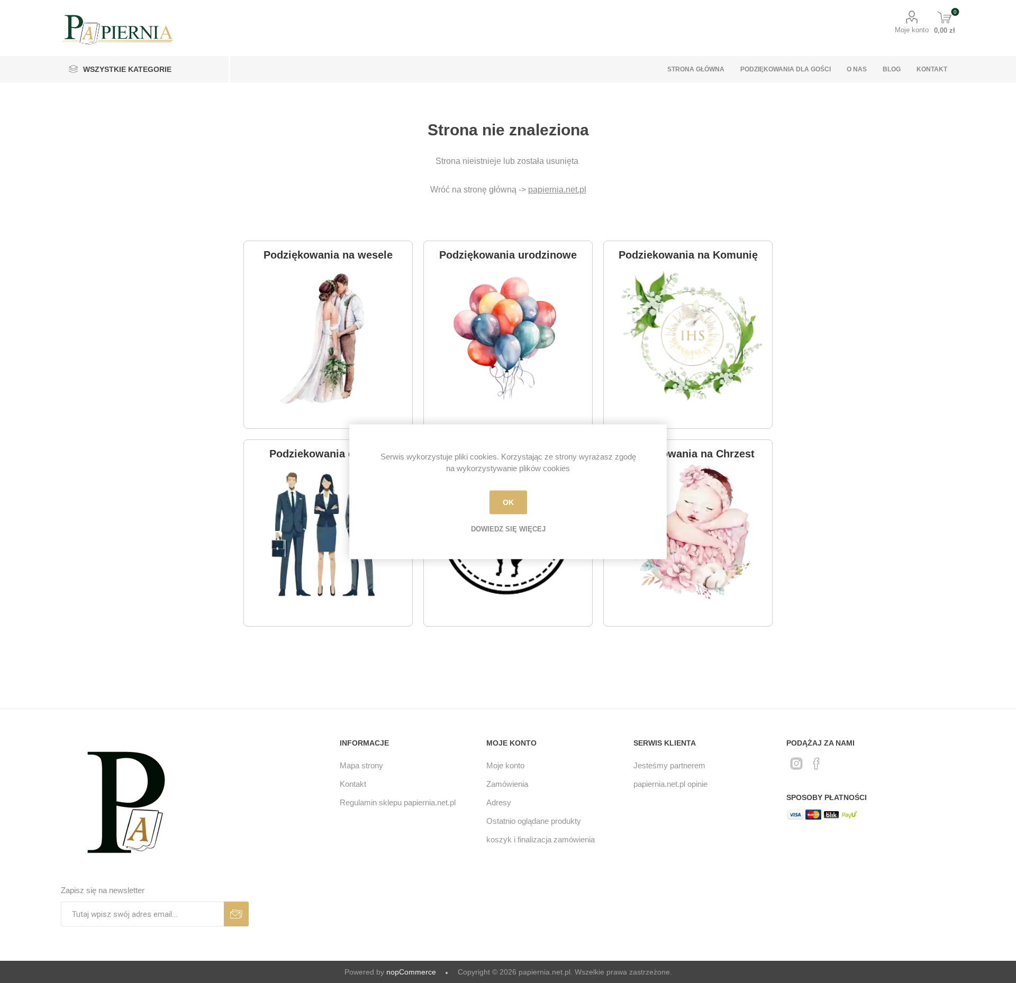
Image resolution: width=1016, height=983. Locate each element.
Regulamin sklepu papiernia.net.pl (398, 802)
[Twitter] (796, 763)
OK (508, 502)
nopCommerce (411, 972)
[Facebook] (816, 763)
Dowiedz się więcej (508, 528)
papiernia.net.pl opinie (670, 783)
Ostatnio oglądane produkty (533, 820)
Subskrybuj (236, 914)
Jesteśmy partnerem (669, 765)
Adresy (498, 802)
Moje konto (912, 30)
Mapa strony (361, 765)
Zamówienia (507, 783)
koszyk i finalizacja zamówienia (540, 839)
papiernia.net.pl (557, 189)
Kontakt (353, 783)
